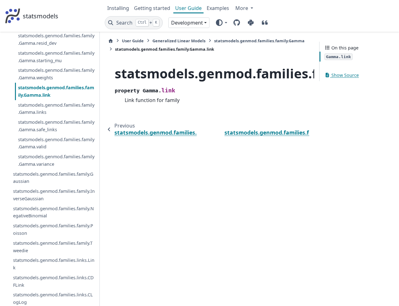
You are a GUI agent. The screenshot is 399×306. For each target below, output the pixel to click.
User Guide (188, 8)
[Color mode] (221, 22)
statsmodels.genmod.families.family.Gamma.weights (56, 74)
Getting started (152, 8)
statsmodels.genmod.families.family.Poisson (53, 229)
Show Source (344, 75)
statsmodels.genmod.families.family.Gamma (259, 41)
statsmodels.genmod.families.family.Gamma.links (56, 108)
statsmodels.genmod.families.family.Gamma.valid (56, 143)
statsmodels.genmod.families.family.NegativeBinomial (53, 212)
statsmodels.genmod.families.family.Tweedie (53, 246)
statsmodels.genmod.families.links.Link (53, 264)
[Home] (110, 41)
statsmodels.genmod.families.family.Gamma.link (56, 91)
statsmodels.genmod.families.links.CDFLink (53, 281)
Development (187, 22)
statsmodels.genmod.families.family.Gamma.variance (56, 160)
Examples (218, 8)
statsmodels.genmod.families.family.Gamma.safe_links (56, 125)
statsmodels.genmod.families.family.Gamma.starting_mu (56, 56)
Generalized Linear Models (178, 41)
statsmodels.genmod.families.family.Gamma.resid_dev (56, 39)
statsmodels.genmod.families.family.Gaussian (53, 177)
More (242, 8)
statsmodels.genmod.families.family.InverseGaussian (54, 195)
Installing (118, 8)
